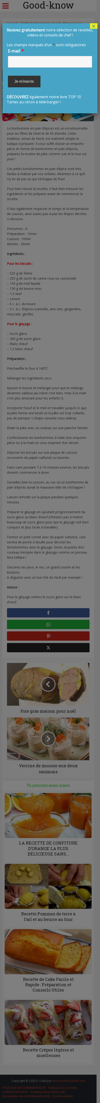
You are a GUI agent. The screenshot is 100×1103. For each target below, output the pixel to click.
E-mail (16, 51)
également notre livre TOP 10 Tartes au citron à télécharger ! (50, 65)
